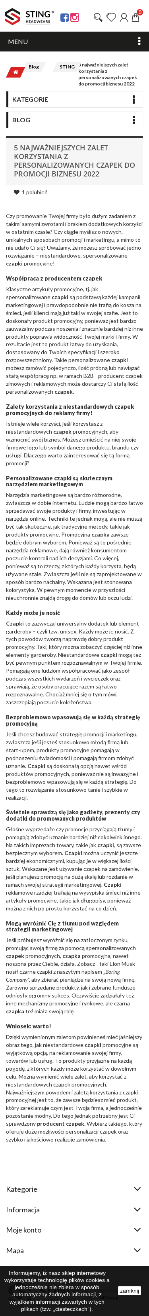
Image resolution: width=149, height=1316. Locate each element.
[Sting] (30, 16)
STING (67, 67)
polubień (35, 192)
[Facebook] (64, 18)
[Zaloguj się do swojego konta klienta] (124, 17)
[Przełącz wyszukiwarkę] (98, 17)
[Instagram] (74, 18)
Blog (34, 67)
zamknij (129, 1291)
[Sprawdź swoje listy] (111, 17)
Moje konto (23, 1229)
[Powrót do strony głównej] (13, 72)
